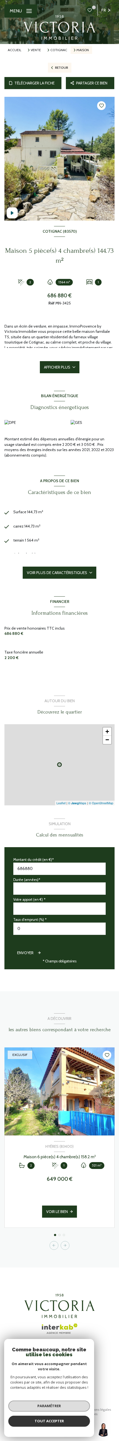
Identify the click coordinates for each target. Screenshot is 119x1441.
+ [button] (107, 731)
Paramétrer (49, 1405)
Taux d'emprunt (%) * (29, 920)
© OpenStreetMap (101, 803)
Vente (36, 50)
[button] (65, 1245)
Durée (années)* (26, 880)
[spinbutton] (59, 929)
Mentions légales (98, 1409)
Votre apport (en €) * (29, 899)
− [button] (107, 739)
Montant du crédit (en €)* (33, 860)
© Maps (77, 803)
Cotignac (58, 50)
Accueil (14, 50)
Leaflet (61, 803)
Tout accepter (49, 1420)
